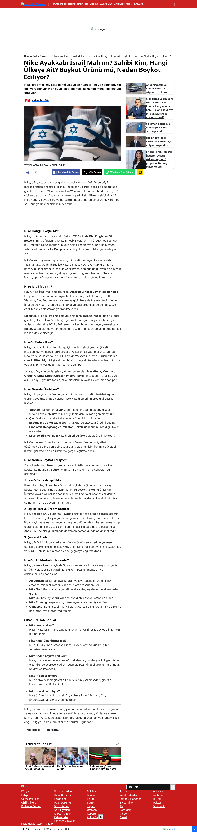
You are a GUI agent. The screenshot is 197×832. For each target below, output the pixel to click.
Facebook (159, 806)
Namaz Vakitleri (63, 791)
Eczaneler (60, 798)
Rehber (124, 791)
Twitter (157, 802)
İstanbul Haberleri (130, 798)
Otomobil (92, 810)
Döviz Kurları (61, 806)
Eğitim (91, 798)
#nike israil (33, 729)
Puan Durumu (62, 802)
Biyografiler (127, 802)
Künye (25, 791)
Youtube (158, 795)
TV (121, 806)
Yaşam (91, 806)
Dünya (91, 795)
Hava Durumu (62, 795)
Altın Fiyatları (62, 810)
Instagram (159, 791)
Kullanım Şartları (31, 806)
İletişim (25, 795)
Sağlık (90, 802)
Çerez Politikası (30, 798)
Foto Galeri (126, 810)
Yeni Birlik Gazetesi (38, 56)
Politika (91, 791)
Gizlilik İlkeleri (29, 802)
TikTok (157, 798)
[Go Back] (194, 829)
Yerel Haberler (128, 795)
